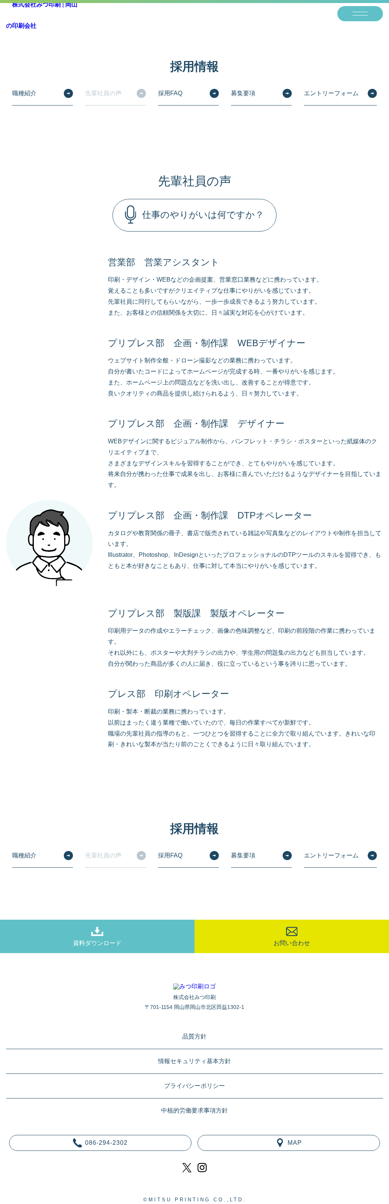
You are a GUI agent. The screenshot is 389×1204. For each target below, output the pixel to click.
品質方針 (194, 1037)
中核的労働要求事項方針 (194, 1111)
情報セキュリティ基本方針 (194, 1061)
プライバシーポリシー (194, 1086)
